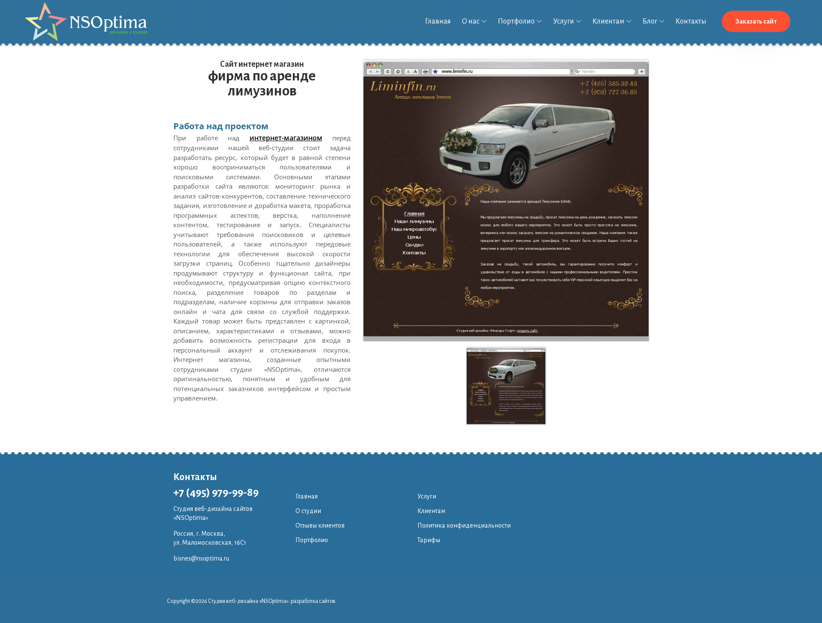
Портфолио (516, 21)
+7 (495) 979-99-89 (216, 492)
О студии (308, 510)
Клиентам (608, 21)
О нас (471, 21)
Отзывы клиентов (320, 525)
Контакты (691, 21)
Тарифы (428, 540)
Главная (438, 21)
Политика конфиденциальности (464, 525)
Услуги (563, 21)
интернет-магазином (286, 137)
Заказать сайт (756, 21)
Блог (650, 21)
